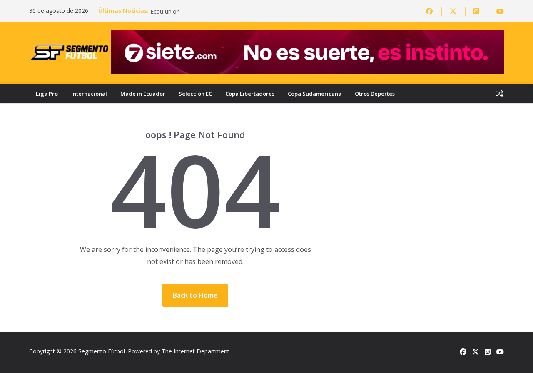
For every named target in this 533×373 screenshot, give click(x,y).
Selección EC (195, 93)
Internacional (89, 93)
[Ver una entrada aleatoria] (500, 94)
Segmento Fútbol (101, 351)
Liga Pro (47, 93)
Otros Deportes (375, 93)
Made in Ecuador (142, 93)
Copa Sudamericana (314, 93)
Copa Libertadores (249, 93)
